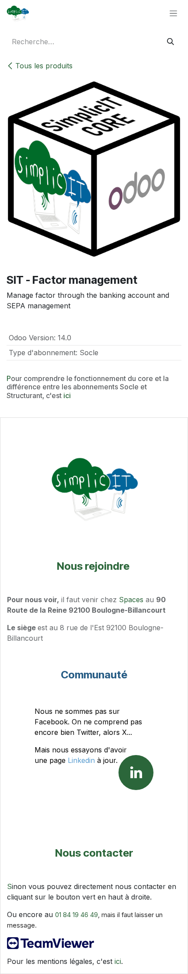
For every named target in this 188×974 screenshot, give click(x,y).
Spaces (131, 599)
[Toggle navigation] (173, 13)
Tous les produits (44, 65)
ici (67, 395)
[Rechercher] (170, 41)
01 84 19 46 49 (76, 915)
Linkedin (81, 760)
